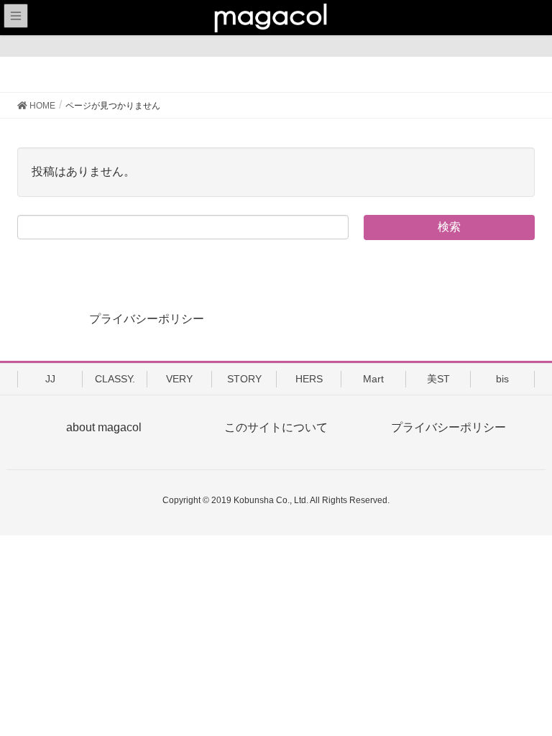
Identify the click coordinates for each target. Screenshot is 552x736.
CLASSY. (115, 379)
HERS (309, 379)
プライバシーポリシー (146, 319)
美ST (438, 379)
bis (502, 379)
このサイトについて (276, 427)
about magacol (104, 427)
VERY (179, 379)
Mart (373, 379)
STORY (244, 379)
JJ (50, 379)
